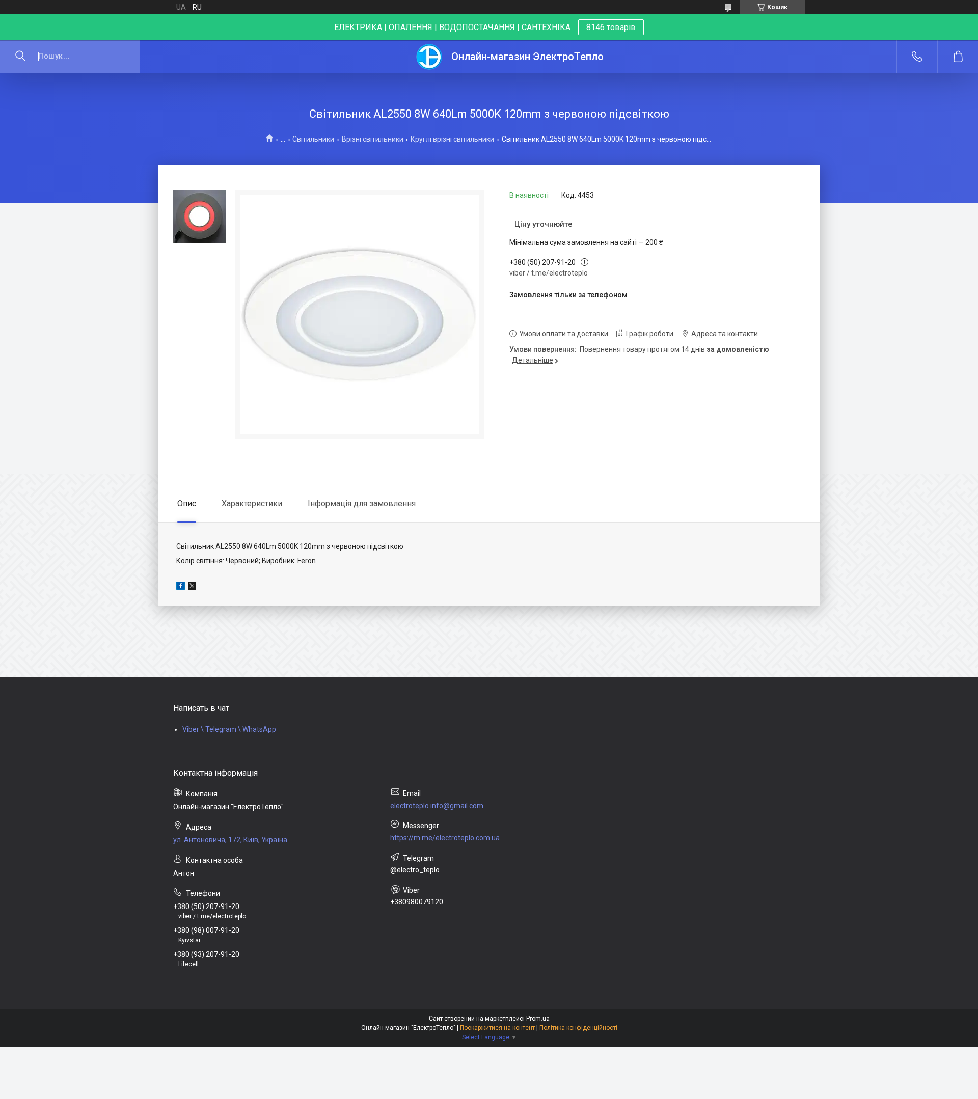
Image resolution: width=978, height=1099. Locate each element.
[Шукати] (20, 56)
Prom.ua (538, 1018)
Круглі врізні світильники (452, 139)
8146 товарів (611, 27)
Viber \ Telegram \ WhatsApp (229, 729)
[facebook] (180, 587)
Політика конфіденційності (578, 1027)
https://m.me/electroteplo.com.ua (445, 838)
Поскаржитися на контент (497, 1027)
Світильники (313, 139)
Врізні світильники (372, 139)
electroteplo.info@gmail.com (436, 806)
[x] (192, 587)
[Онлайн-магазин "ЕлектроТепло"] (430, 57)
